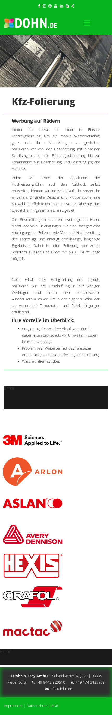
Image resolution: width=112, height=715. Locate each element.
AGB (54, 705)
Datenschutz (37, 705)
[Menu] (87, 23)
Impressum (13, 705)
